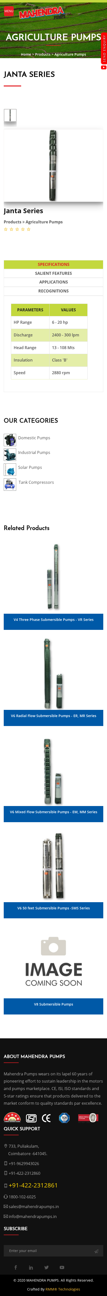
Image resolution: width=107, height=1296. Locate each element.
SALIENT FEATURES (53, 273)
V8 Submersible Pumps (53, 1004)
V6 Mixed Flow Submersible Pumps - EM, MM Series (53, 812)
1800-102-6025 (22, 1197)
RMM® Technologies (63, 1289)
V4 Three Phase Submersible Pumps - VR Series (54, 619)
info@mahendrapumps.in (33, 1216)
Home (26, 54)
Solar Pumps (30, 467)
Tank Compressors (36, 482)
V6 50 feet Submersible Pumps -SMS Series (53, 908)
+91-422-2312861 (33, 1185)
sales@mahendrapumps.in (34, 1206)
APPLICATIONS (53, 282)
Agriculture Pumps (70, 54)
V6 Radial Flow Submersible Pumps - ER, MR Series (53, 716)
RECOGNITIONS (53, 291)
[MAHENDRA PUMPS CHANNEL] (104, 67)
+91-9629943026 (24, 1163)
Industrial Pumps (34, 452)
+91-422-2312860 (24, 1173)
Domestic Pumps (34, 438)
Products (43, 54)
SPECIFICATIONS (53, 264)
